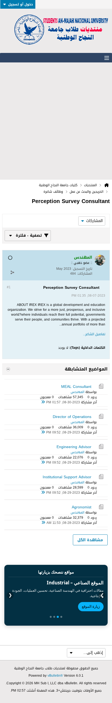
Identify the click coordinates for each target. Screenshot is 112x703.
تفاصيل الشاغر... (94, 334)
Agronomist (81, 507)
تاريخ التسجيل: (82, 269)
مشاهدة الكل (90, 540)
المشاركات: (84, 274)
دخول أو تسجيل (20, 4)
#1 (9, 287)
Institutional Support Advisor (67, 477)
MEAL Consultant (76, 386)
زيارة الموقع (91, 606)
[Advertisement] (56, 121)
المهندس (77, 392)
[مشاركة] (12, 272)
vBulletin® (55, 676)
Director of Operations (72, 416)
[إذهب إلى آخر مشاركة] (43, 402)
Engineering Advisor (74, 447)
